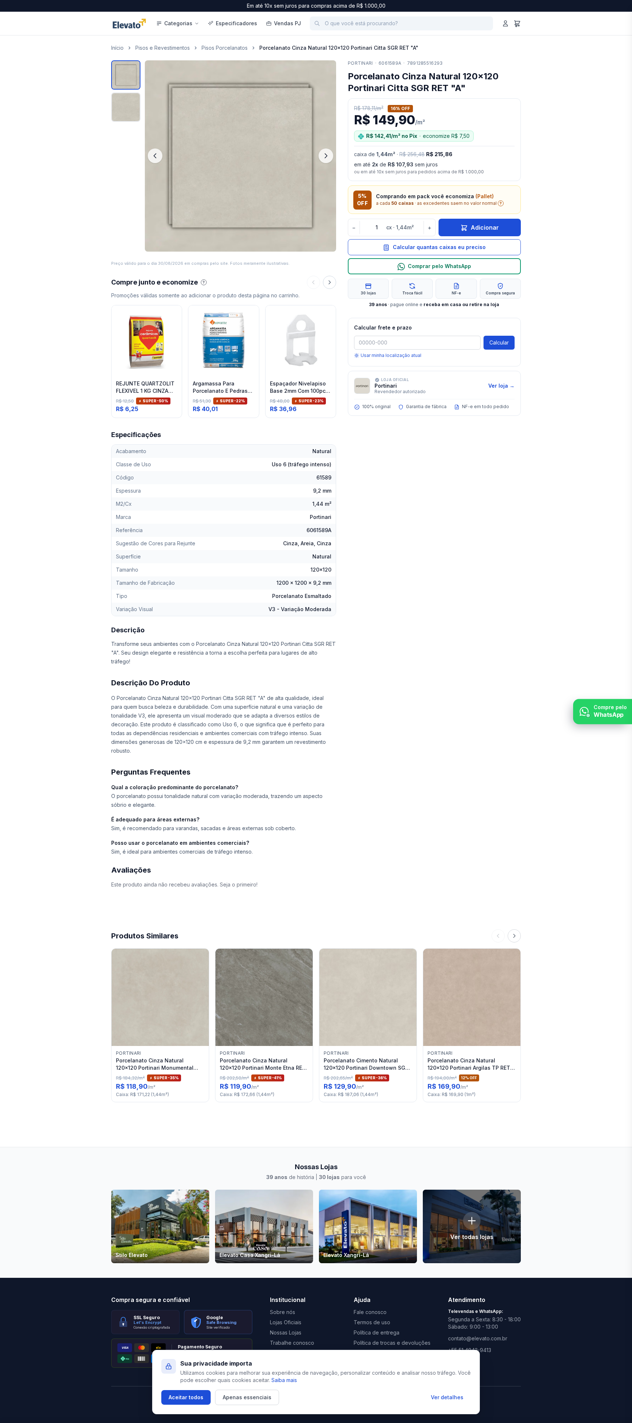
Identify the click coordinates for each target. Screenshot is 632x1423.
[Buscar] (317, 23)
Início (117, 48)
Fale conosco (370, 1312)
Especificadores (236, 23)
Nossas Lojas (285, 1332)
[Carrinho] (517, 23)
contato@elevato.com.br (477, 1338)
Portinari (360, 63)
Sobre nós (282, 1312)
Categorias (178, 23)
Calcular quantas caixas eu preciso (439, 247)
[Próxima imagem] (326, 155)
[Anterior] (313, 282)
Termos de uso (372, 1322)
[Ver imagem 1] (125, 75)
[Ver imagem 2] (125, 107)
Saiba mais (284, 1380)
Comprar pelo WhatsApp (439, 266)
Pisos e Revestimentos (162, 48)
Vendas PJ (287, 23)
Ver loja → (501, 386)
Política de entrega (376, 1332)
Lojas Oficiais (285, 1322)
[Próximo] (329, 282)
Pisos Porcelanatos (225, 48)
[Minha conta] (505, 23)
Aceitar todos (186, 1397)
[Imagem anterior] (155, 155)
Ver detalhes (447, 1397)
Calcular (499, 342)
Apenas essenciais (247, 1397)
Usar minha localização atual (391, 355)
